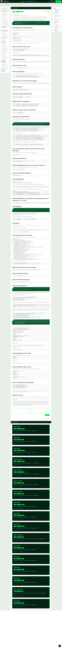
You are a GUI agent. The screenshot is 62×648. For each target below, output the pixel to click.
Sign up (58, 1)
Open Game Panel (4, 39)
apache (14, 11)
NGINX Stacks (4, 34)
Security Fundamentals (5, 67)
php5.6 (23, 504)
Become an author (47, 11)
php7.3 (23, 439)
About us (31, 1)
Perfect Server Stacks (5, 30)
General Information (4, 26)
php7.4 (23, 428)
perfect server (18, 11)
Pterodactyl (3, 40)
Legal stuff (3, 28)
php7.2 (22, 11)
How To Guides (4, 41)
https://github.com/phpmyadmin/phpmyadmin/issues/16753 (22, 182)
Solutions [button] (22, 1)
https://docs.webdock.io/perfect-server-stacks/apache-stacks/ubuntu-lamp (33, 17)
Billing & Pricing (4, 27)
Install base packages (57, 15)
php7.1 (23, 515)
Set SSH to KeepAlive (57, 19)
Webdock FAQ (4, 69)
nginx (15, 439)
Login (52, 1)
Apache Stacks (4, 33)
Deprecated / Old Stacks (5, 35)
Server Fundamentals (5, 66)
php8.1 (23, 450)
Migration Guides (4, 42)
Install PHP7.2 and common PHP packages (56, 22)
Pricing (27, 1)
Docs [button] (34, 1)
